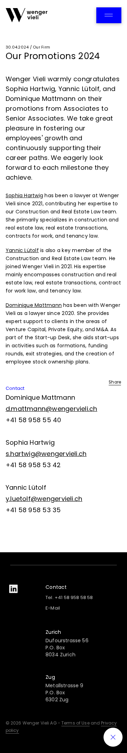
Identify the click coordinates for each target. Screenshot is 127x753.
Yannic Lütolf (22, 250)
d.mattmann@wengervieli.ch (51, 408)
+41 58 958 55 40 (33, 420)
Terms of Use (75, 723)
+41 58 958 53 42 (33, 465)
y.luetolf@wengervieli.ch (44, 498)
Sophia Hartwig (24, 195)
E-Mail (53, 608)
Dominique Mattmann (34, 305)
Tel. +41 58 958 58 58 (69, 597)
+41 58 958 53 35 (33, 510)
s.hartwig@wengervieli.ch (46, 453)
